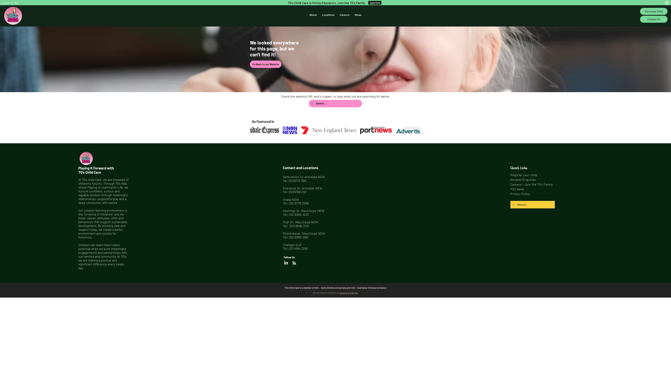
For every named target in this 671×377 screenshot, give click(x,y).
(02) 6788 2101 (297, 192)
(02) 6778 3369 (299, 203)
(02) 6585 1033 (299, 214)
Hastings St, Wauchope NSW (303, 211)
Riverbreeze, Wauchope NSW (304, 233)
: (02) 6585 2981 (297, 237)
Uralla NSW (291, 199)
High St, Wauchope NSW (300, 222)
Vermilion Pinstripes (349, 293)
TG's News (517, 189)
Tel (285, 237)
